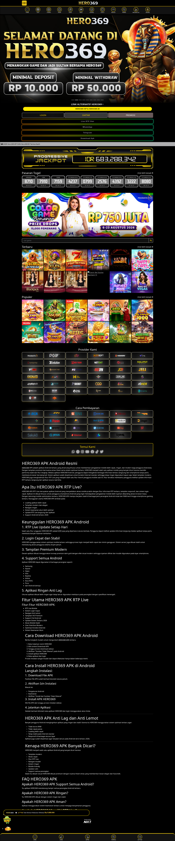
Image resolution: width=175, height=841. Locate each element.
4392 (87, 181)
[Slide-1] (76, 100)
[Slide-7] (98, 100)
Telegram (87, 133)
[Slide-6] (94, 100)
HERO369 (25, 468)
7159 (29, 181)
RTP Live (61, 531)
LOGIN (43, 115)
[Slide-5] (91, 100)
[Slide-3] (83, 100)
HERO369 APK (63, 640)
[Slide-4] (87, 100)
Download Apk (87, 138)
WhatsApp (87, 127)
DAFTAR (86, 115)
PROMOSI (130, 115)
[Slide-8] (102, 100)
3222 (102, 181)
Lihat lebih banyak (144, 173)
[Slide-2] (80, 100)
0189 (146, 181)
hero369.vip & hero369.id (87, 109)
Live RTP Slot (87, 121)
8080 (116, 181)
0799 (58, 181)
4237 (43, 181)
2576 (72, 181)
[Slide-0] (72, 100)
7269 (131, 181)
